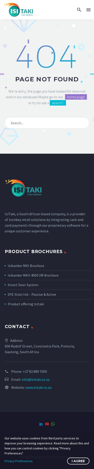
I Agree (78, 461)
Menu (88, 9)
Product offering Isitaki (26, 304)
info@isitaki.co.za (36, 379)
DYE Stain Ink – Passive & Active (32, 294)
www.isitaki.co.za (38, 387)
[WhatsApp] (53, 424)
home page (76, 97)
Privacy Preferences (19, 461)
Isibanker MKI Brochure (26, 265)
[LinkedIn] (41, 424)
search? (58, 103)
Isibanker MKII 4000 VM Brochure (33, 275)
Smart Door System (23, 284)
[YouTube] (47, 424)
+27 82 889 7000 (35, 371)
